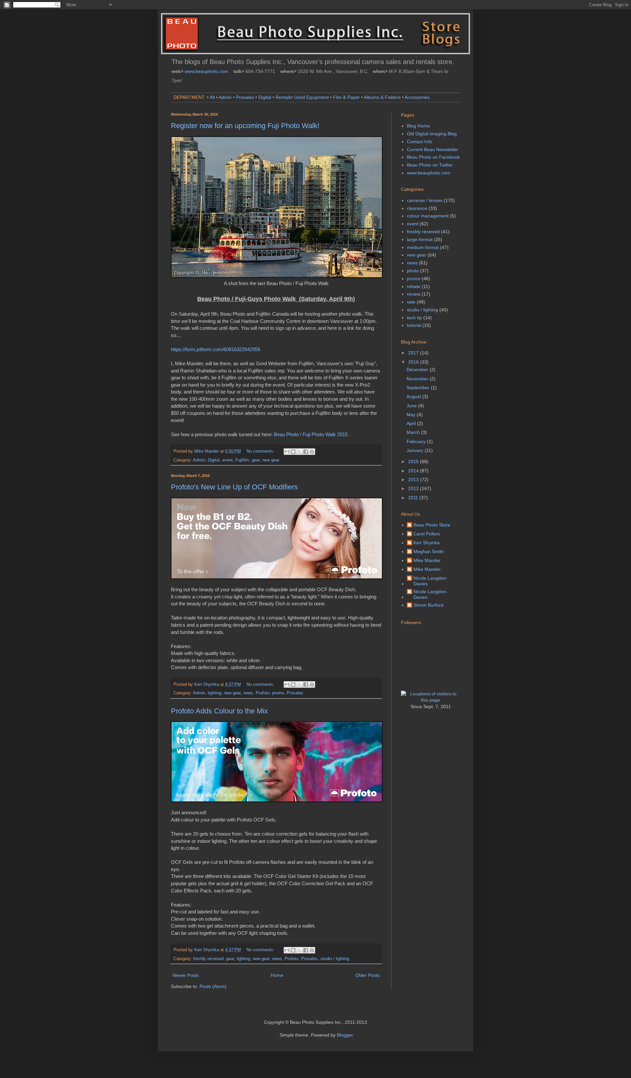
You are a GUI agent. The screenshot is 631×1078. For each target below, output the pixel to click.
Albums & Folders (382, 97)
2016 (414, 362)
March (414, 432)
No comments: (261, 451)
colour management (428, 215)
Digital (264, 97)
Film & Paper (346, 97)
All (212, 97)
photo (413, 270)
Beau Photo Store (431, 525)
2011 (413, 497)
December (418, 369)
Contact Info (419, 141)
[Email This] (287, 451)
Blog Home (418, 125)
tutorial (414, 325)
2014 (414, 470)
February (417, 441)
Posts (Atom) (212, 986)
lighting (214, 693)
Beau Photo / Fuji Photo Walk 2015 (311, 434)
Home (277, 975)
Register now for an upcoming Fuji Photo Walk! (245, 126)
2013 (414, 479)
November (418, 378)
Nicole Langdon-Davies (430, 580)
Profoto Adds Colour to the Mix (219, 711)
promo (278, 693)
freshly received (208, 958)
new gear (270, 460)
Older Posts (367, 975)
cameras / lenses (424, 200)
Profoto (262, 693)
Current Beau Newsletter (432, 149)
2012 (414, 488)
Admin (225, 97)
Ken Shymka (426, 542)
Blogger (345, 1035)
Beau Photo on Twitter (430, 165)
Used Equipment (311, 97)
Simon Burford (428, 605)
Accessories (417, 97)
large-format (419, 239)
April (412, 423)
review (413, 294)
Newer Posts (186, 975)
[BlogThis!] (293, 451)
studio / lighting (334, 958)
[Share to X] (299, 451)
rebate (413, 286)
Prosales (245, 97)
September (419, 387)
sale (411, 301)
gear (256, 460)
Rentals (283, 97)
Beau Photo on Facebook (433, 157)
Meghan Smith (428, 551)
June (412, 405)
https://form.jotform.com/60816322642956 (215, 349)
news (248, 693)
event (227, 460)
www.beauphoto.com (206, 71)
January (416, 450)
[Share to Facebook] (305, 451)
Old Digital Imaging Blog (432, 133)
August (414, 396)
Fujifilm (242, 460)
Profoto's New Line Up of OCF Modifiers (234, 487)
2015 (414, 461)
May (412, 414)
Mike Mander (427, 560)
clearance (417, 208)
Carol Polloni (426, 533)
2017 (414, 352)
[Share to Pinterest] (312, 451)
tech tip (414, 317)
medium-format (423, 247)
